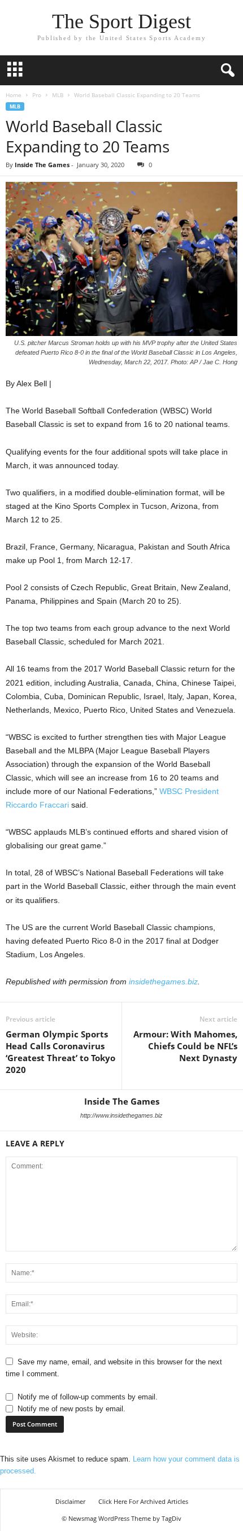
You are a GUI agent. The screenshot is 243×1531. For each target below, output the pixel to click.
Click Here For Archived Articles (143, 1501)
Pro (36, 95)
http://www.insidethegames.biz (121, 1115)
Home (13, 95)
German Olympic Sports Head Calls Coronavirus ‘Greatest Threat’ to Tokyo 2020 (60, 1051)
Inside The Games (42, 164)
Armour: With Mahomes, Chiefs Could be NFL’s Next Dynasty (185, 1045)
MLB (57, 95)
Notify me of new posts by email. (71, 1408)
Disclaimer (70, 1501)
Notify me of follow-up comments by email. (88, 1397)
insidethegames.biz (163, 981)
